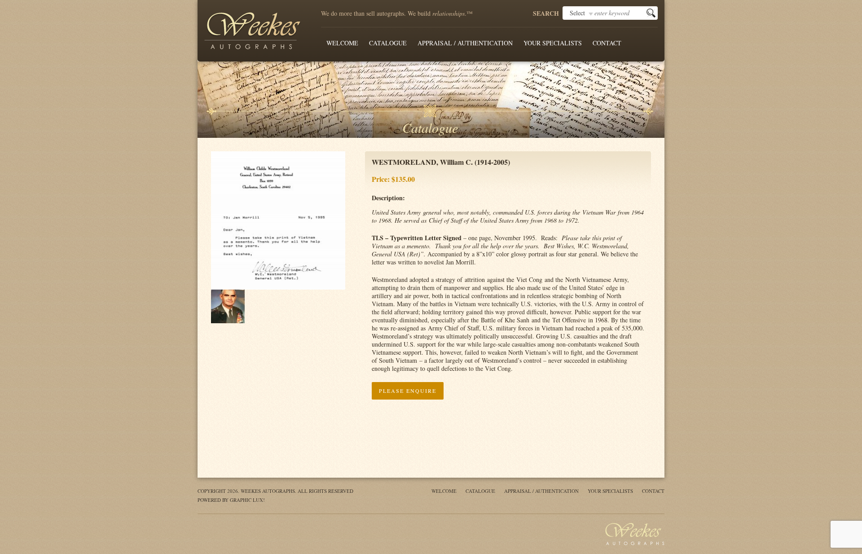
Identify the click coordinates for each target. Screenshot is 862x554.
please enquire (407, 390)
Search (546, 13)
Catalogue (388, 43)
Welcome (342, 43)
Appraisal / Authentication (465, 43)
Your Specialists (552, 43)
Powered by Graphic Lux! (231, 500)
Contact (607, 43)
